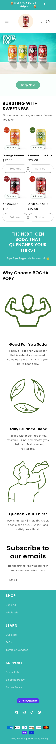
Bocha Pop (22, 738)
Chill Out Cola (38, 204)
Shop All (11, 604)
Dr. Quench (10, 204)
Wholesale (12, 612)
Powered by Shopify (38, 738)
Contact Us (12, 672)
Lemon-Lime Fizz (40, 155)
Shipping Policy (15, 679)
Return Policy (14, 687)
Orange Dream (13, 155)
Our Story (11, 634)
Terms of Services (17, 649)
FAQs (9, 642)
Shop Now (28, 84)
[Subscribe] (46, 580)
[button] (7, 21)
